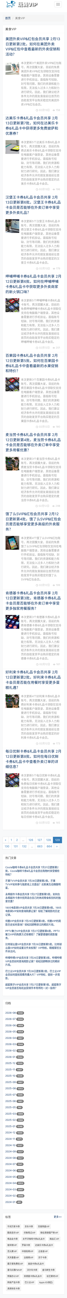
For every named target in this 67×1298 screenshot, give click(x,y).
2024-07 (10, 1164)
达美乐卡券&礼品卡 (44, 1245)
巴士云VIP (29, 1282)
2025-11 (10, 1069)
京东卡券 (29, 1226)
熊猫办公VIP (13, 1276)
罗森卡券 (26, 1245)
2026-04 (10, 1037)
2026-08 (10, 1012)
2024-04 (10, 1183)
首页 (8, 18)
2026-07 (10, 1018)
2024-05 (10, 1176)
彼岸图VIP (12, 1245)
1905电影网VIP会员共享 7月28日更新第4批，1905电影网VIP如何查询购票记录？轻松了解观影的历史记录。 (33, 911)
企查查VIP (43, 1251)
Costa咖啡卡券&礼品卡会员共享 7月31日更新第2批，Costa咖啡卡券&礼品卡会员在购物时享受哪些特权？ (32, 871)
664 (49, 846)
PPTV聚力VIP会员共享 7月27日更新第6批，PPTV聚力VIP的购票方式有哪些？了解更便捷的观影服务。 (32, 934)
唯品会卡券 (12, 1239)
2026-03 (10, 1044)
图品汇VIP (54, 1239)
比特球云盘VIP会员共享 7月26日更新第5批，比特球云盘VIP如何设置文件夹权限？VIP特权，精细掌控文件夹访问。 (33, 948)
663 (39, 846)
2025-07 (10, 1094)
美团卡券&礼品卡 (36, 1263)
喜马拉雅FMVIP (14, 1270)
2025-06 (10, 1101)
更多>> (58, 1216)
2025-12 (10, 1063)
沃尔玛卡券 (32, 1270)
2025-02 (10, 1119)
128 (48, 840)
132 (24, 846)
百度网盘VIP (43, 1226)
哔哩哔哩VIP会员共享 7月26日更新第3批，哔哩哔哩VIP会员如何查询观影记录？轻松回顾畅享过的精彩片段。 (33, 961)
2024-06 (10, 1170)
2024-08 (10, 1157)
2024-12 (10, 1132)
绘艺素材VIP (52, 1276)
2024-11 (10, 1138)
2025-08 (10, 1088)
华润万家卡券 (13, 1226)
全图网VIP (28, 1257)
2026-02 (10, 1050)
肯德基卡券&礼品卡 (33, 1276)
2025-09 (10, 1082)
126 (31, 840)
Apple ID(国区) (46, 1282)
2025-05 (10, 1107)
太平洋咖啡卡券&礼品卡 (34, 1239)
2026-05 (10, 1031)
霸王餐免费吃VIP (15, 1263)
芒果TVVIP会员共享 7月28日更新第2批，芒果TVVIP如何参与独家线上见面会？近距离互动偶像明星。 (33, 884)
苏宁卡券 (42, 1257)
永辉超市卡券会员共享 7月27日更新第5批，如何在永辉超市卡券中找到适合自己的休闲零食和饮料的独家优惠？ (33, 898)
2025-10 (10, 1075)
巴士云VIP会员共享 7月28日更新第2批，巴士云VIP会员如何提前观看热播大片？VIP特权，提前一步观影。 (33, 975)
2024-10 (10, 1145)
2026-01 (10, 1056)
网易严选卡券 (13, 1282)
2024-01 (10, 1202)
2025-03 (10, 1113)
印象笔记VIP (29, 1232)
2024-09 (10, 1151)
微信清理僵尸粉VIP (49, 1232)
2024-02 (10, 1195)
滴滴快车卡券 (13, 1288)
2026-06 (10, 1025)
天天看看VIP (13, 1257)
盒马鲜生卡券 (48, 1270)
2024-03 (10, 1189)
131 (16, 846)
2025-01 (10, 1126)
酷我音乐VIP (13, 1232)
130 (7, 846)
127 (39, 840)
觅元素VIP (12, 1251)
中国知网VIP (27, 1251)
